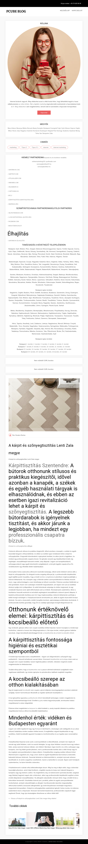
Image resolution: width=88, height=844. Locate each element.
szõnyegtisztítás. (28, 512)
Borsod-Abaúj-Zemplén (35, 128)
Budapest (46, 128)
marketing (13, 147)
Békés (25, 128)
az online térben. (24, 104)
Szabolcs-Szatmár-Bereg (71, 131)
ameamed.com (13, 182)
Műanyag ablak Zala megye (65, 828)
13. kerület (27, 349)
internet (45, 147)
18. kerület (67, 349)
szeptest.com (13, 174)
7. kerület (28, 347)
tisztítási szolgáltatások (47, 577)
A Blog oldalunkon (19, 106)
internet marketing (59, 147)
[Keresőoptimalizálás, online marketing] (16, 14)
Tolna (37, 133)
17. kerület (59, 349)
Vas (40, 133)
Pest (55, 131)
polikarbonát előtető (35, 698)
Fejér (59, 128)
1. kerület (29, 344)
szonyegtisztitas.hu (44, 166)
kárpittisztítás (49, 633)
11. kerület (58, 347)
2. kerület (36, 344)
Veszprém (46, 133)
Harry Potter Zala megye (17, 828)
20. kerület (39, 352)
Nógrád (50, 131)
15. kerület (43, 349)
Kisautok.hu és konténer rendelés (55, 157)
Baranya (20, 128)
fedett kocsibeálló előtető (65, 633)
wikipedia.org (13, 204)
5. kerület (58, 344)
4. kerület (51, 344)
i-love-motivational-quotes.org (19, 217)
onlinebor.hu (13, 187)
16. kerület (51, 349)
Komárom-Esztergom (40, 131)
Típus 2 (24, 147)
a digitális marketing (39, 104)
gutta (41, 700)
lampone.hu (33, 708)
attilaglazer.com (14, 178)
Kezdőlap (65, 10)
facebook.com (13, 221)
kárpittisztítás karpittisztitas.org (21, 200)
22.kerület (55, 352)
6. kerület (65, 344)
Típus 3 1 (35, 147)
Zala (51, 133)
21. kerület (47, 352)
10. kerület (50, 347)
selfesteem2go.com (15, 213)
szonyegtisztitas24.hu (44, 164)
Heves (14, 131)
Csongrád (53, 128)
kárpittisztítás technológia (59, 659)
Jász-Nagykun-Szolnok (25, 131)
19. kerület (31, 352)
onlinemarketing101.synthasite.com (44, 161)
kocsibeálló (26, 690)
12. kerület (66, 347)
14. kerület (35, 349)
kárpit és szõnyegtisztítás (18, 546)
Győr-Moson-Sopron (68, 128)
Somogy (60, 131)
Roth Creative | (50, 841)
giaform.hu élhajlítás (16, 240)
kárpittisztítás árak (34, 669)
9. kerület (42, 347)
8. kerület (35, 347)
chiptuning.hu (13, 191)
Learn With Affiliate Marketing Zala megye (40, 828)
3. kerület (44, 344)
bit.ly (10, 195)
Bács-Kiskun (12, 128)
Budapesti (38, 729)
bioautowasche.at (15, 226)
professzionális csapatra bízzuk (37, 538)
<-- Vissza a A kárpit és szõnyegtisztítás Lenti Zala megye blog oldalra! (32, 798)
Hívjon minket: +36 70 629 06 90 (71, 3)
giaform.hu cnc (14, 170)
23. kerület (63, 352)
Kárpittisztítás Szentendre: (39, 465)
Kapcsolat (77, 10)
